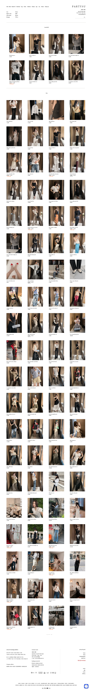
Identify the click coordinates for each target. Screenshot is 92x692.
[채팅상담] (86, 686)
